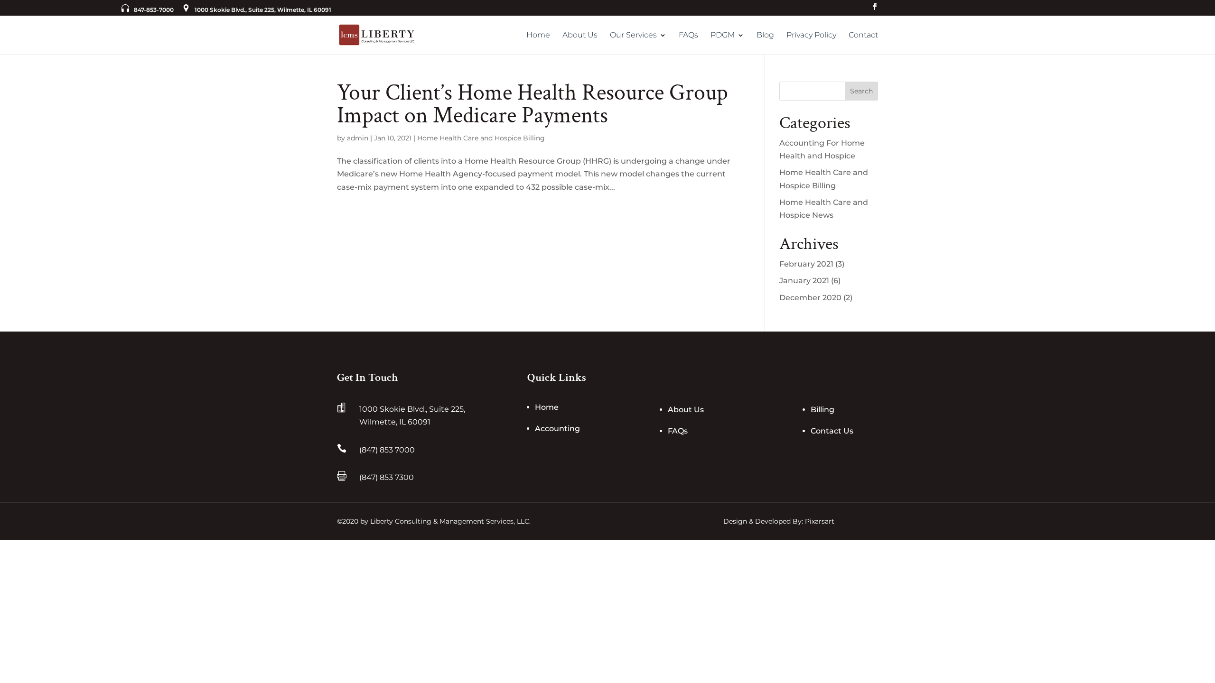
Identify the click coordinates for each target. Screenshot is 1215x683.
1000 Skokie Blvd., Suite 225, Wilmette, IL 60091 (263, 9)
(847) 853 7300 (386, 477)
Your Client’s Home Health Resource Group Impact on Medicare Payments (532, 104)
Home (538, 35)
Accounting (557, 428)
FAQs (688, 35)
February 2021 (806, 263)
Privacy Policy (811, 35)
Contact (863, 35)
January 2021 (804, 280)
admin (357, 138)
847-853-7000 (154, 9)
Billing (822, 409)
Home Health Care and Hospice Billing (481, 138)
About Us (580, 35)
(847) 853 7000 (387, 449)
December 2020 (810, 297)
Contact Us (832, 430)
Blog (765, 35)
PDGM (722, 35)
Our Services (633, 35)
